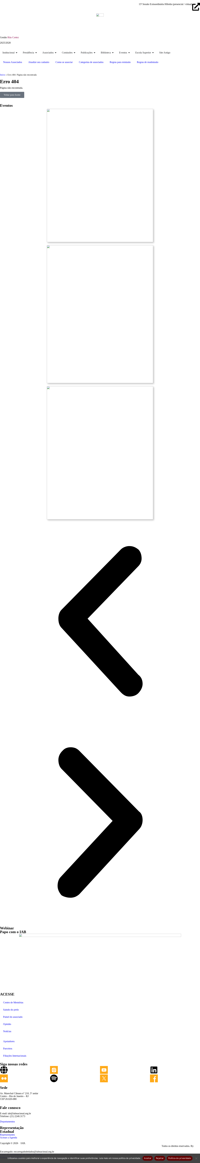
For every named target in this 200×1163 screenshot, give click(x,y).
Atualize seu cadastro (38, 62)
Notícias (7, 1031)
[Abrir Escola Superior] (153, 53)
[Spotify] (54, 1078)
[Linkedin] (154, 1070)
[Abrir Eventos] (129, 53)
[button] (100, 621)
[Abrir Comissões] (74, 53)
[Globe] (4, 1070)
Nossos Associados (12, 62)
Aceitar (147, 1158)
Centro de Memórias (13, 1002)
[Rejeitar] (196, 1158)
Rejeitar (160, 1158)
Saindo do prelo (11, 1009)
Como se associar (64, 62)
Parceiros (7, 1048)
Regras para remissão (120, 62)
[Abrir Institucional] (16, 53)
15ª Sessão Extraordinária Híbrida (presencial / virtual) (165, 4)
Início (2, 75)
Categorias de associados (91, 62)
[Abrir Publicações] (94, 53)
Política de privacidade (179, 1158)
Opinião (7, 1024)
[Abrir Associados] (55, 53)
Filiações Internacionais (14, 1055)
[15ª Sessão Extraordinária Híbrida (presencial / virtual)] (196, 7)
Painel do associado (12, 1017)
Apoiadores (9, 1041)
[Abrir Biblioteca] (113, 53)
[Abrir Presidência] (36, 53)
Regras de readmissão (147, 62)
